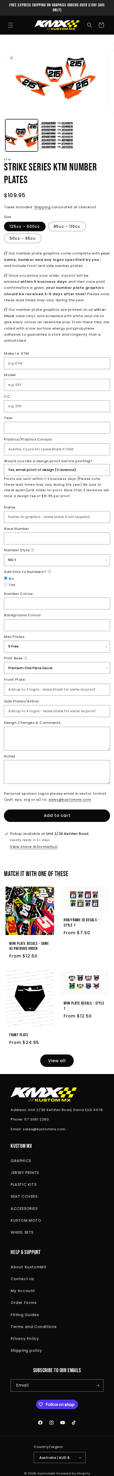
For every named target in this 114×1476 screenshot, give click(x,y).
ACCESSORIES (24, 1208)
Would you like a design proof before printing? (48, 461)
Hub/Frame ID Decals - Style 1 (81, 923)
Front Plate (14, 679)
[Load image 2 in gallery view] (57, 135)
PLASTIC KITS (23, 1184)
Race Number (16, 528)
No (11, 578)
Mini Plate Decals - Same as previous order (29, 946)
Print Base (13, 658)
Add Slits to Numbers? (25, 571)
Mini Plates (14, 636)
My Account (23, 1290)
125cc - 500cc (25, 226)
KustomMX (46, 1473)
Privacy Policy (25, 1338)
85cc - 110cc (67, 226)
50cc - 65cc (23, 238)
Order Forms (24, 1302)
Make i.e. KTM (16, 353)
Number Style (17, 550)
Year (8, 417)
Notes (9, 756)
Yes (12, 584)
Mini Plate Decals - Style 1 (84, 1006)
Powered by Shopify (73, 1473)
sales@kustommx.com (70, 799)
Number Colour (18, 593)
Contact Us (22, 1278)
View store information (34, 846)
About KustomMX (28, 1267)
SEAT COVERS (24, 1196)
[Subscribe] (97, 1385)
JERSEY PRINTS (25, 1172)
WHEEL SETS (22, 1232)
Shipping (42, 207)
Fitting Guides (25, 1314)
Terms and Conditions (34, 1326)
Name (9, 507)
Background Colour (22, 615)
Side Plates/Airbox (21, 701)
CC (7, 396)
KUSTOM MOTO (26, 1220)
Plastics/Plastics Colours (28, 439)
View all (57, 1060)
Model (10, 374)
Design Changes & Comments (32, 722)
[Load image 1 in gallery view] (21, 135)
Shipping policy (26, 1350)
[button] (10, 25)
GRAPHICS (21, 1160)
